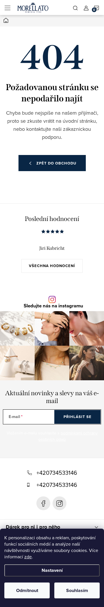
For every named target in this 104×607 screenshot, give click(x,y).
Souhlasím (77, 590)
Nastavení (52, 570)
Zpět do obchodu (56, 163)
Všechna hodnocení (52, 265)
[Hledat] (75, 7)
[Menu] (7, 7)
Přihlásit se (78, 416)
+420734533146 (56, 472)
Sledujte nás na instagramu (53, 306)
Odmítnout (27, 590)
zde (28, 556)
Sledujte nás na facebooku (43, 503)
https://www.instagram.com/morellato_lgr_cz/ (59, 503)
